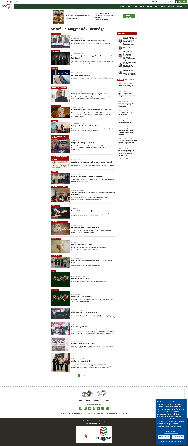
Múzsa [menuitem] (142, 6)
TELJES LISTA (123, 158)
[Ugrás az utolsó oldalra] (87, 375)
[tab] (120, 80)
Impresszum (64, 413)
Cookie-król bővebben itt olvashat (171, 441)
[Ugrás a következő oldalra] (84, 375)
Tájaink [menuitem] (129, 6)
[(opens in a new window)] (80, 408)
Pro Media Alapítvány (77, 413)
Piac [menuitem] (156, 6)
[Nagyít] (186, 391)
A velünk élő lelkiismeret (101, 19)
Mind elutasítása (164, 437)
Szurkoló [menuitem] (149, 6)
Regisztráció (170, 2)
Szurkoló (106, 400)
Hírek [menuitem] (135, 6)
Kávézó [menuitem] (162, 6)
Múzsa (96, 400)
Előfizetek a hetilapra (129, 16)
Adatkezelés (100, 413)
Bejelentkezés (158, 2)
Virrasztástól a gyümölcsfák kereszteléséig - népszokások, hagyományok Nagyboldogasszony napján (129, 56)
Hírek (88, 400)
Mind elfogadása (178, 437)
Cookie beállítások (112, 413)
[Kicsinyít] (186, 395)
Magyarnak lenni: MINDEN (102, 13)
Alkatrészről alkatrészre (130, 48)
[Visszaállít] (186, 399)
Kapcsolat (90, 413)
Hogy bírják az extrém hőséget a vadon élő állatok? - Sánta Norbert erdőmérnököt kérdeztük (129, 65)
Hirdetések (124, 413)
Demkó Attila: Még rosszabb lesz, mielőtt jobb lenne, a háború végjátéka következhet (129, 72)
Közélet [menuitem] (122, 6)
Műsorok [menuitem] (179, 6)
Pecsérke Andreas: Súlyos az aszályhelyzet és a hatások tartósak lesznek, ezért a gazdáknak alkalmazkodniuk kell (130, 41)
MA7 (80, 400)
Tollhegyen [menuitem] (171, 6)
